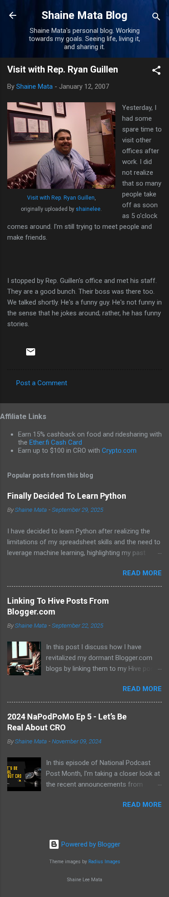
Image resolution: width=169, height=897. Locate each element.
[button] (156, 72)
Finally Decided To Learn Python (66, 496)
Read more (142, 573)
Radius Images (104, 862)
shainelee (88, 209)
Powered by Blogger (89, 844)
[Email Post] (30, 355)
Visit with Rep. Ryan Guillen (61, 198)
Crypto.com (119, 450)
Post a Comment (41, 383)
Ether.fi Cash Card (55, 442)
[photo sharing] (61, 186)
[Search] (156, 18)
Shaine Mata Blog (84, 15)
